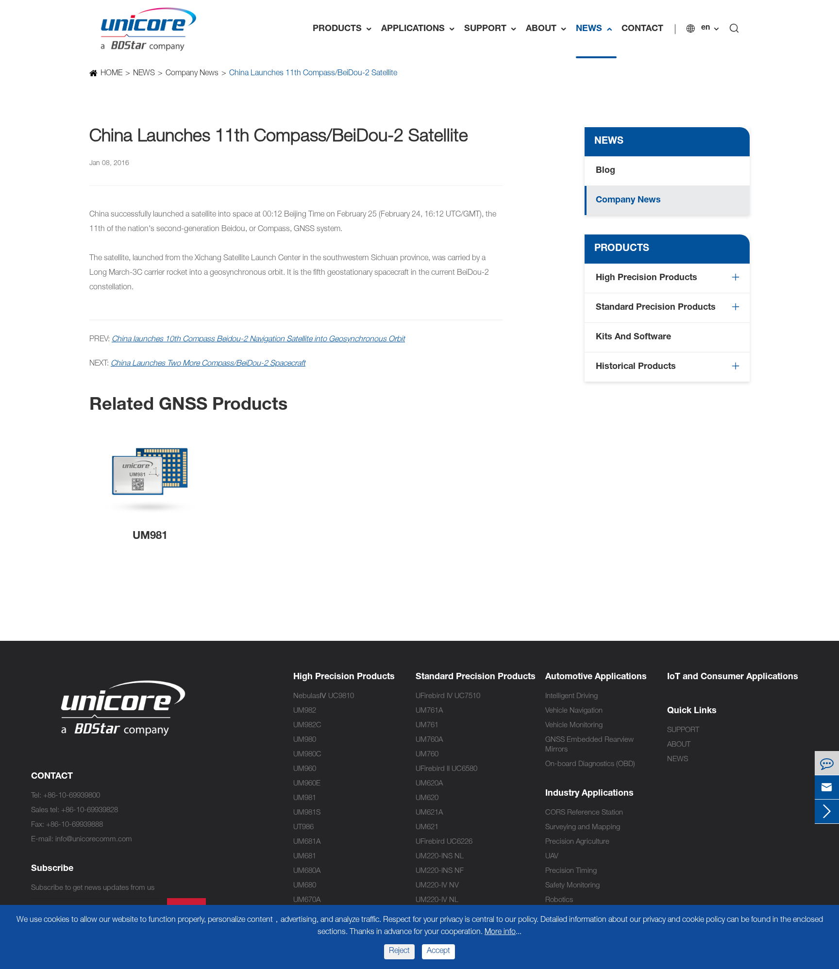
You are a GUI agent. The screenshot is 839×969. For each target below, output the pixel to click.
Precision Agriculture (577, 842)
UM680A (306, 871)
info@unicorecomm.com (93, 839)
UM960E (306, 783)
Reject (399, 951)
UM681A (306, 842)
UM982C (307, 725)
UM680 (304, 885)
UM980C (307, 754)
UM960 (304, 769)
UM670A (306, 900)
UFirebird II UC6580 (446, 769)
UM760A (429, 740)
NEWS (596, 29)
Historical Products (636, 367)
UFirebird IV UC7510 (448, 696)
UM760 (427, 754)
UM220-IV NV (437, 885)
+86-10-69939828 (89, 810)
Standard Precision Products (656, 307)
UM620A (429, 783)
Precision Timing (571, 871)
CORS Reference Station (584, 813)
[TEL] (827, 763)
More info (500, 932)
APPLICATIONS (420, 29)
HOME (111, 74)
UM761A (429, 711)
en (705, 28)
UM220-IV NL (437, 900)
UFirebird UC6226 (444, 842)
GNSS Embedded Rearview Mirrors (589, 744)
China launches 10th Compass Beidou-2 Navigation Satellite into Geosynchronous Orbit (258, 340)
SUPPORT (492, 29)
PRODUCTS (344, 29)
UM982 (304, 711)
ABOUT (548, 29)
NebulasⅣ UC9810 (323, 696)
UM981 (150, 536)
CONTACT (642, 29)
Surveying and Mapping (582, 827)
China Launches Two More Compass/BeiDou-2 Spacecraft (208, 364)
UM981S (306, 813)
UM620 (427, 798)
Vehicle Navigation (574, 711)
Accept (438, 951)
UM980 (304, 740)
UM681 (304, 856)
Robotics (559, 900)
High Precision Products (646, 278)
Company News (192, 74)
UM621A (429, 813)
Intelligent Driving (571, 696)
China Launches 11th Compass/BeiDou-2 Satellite (313, 74)
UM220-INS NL (440, 856)
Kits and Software (633, 337)
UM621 (427, 827)
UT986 (303, 827)
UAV (551, 856)
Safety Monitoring (572, 885)
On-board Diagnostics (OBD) (590, 764)
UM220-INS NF (440, 871)
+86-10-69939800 (71, 796)
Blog (605, 171)
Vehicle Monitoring (574, 725)
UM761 (427, 725)
